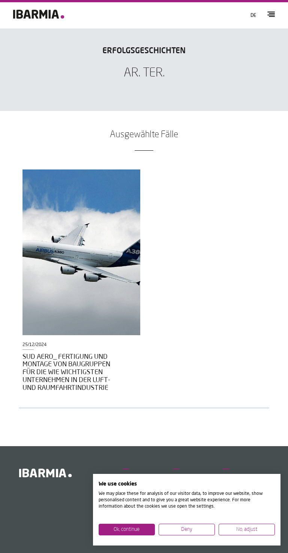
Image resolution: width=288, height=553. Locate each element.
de (253, 15)
